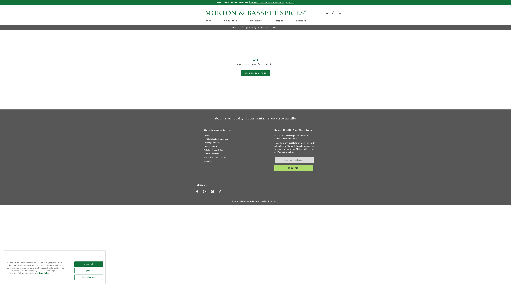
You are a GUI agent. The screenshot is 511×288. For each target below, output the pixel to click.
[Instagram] (205, 191)
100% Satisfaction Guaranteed (216, 139)
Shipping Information (212, 142)
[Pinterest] (212, 191)
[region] (54, 267)
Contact (261, 118)
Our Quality (235, 118)
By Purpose (230, 20)
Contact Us (208, 135)
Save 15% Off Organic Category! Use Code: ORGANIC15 (255, 27)
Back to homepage (255, 73)
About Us (301, 20)
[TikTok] (220, 191)
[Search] (327, 13)
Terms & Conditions (211, 153)
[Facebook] (197, 191)
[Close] (101, 256)
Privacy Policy (43, 273)
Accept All (88, 264)
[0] (341, 13)
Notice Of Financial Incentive (301, 149)
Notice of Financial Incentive (215, 157)
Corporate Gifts (286, 118)
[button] (272, 2)
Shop (208, 20)
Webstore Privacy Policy (213, 150)
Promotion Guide (210, 146)
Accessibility (208, 161)
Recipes (279, 20)
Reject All (89, 270)
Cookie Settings (88, 277)
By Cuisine (256, 20)
